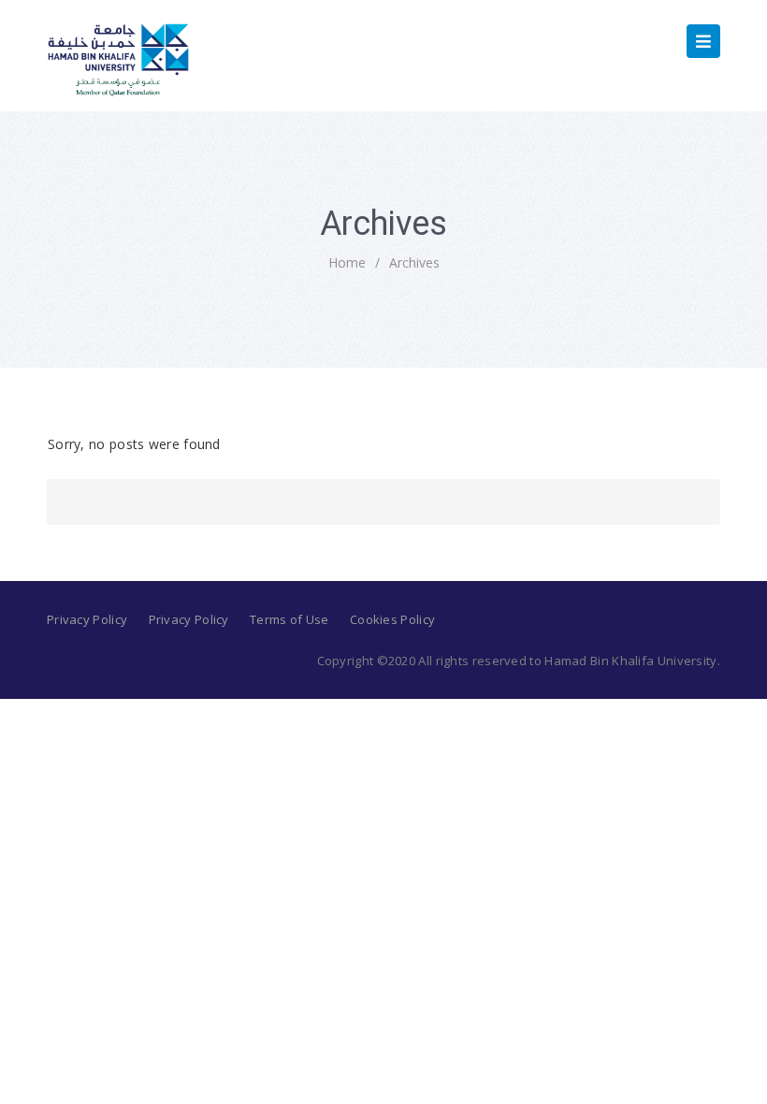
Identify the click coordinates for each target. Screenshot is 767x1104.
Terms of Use (289, 619)
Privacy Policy (87, 619)
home (347, 262)
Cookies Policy (392, 619)
